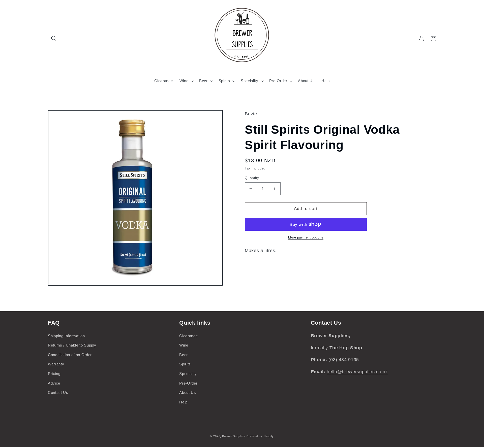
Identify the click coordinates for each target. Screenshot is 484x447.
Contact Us (58, 392)
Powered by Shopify (260, 436)
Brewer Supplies (234, 436)
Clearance (188, 336)
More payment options (305, 237)
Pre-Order (188, 383)
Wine (183, 345)
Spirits (185, 364)
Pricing (54, 373)
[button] (54, 38)
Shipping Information (66, 336)
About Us (187, 392)
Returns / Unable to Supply (72, 345)
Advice (54, 383)
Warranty (56, 364)
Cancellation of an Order (70, 355)
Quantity (252, 178)
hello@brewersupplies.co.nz (357, 371)
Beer (183, 355)
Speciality (188, 373)
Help (183, 402)
